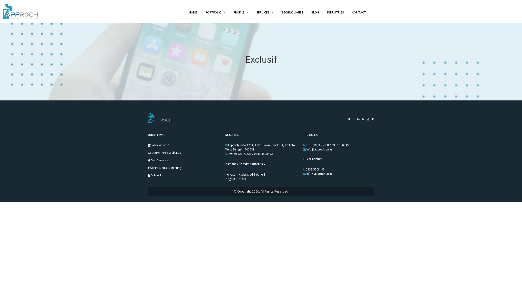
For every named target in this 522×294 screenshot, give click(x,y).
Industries (335, 12)
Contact (359, 12)
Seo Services (159, 160)
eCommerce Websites (166, 153)
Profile (238, 12)
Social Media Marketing (165, 168)
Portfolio (213, 12)
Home (193, 12)
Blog (315, 12)
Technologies (292, 12)
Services (263, 12)
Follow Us (157, 175)
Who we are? (160, 145)
